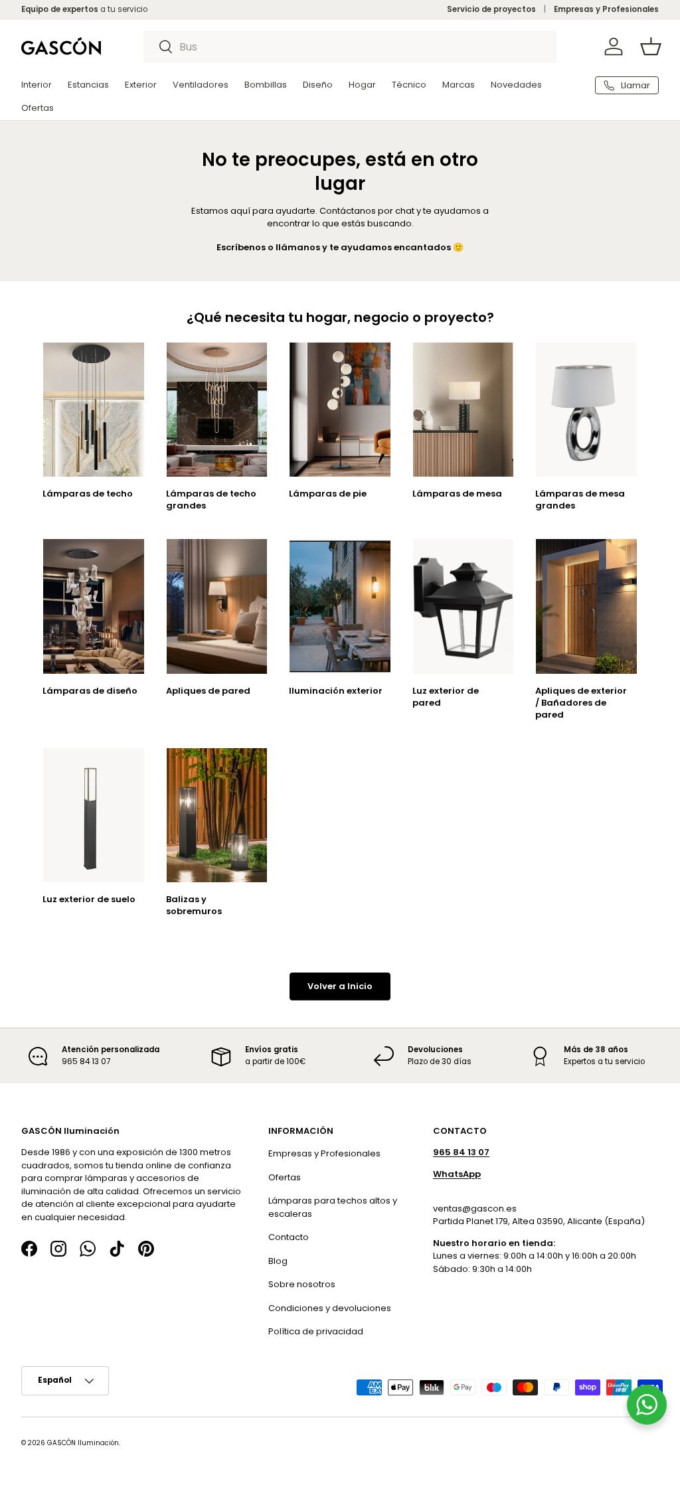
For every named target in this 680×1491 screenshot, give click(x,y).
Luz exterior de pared (445, 696)
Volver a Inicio (340, 986)
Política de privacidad (315, 1331)
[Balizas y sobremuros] (217, 815)
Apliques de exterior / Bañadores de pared (581, 702)
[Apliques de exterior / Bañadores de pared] (586, 606)
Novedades (516, 84)
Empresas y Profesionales (606, 9)
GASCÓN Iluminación (83, 1443)
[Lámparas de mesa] (463, 410)
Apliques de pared (208, 690)
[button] (650, 46)
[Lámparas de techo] (93, 410)
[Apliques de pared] (217, 606)
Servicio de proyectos (491, 9)
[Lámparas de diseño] (93, 606)
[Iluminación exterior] (340, 606)
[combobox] (350, 47)
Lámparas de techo (87, 493)
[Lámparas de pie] (340, 410)
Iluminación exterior (335, 690)
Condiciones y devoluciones (329, 1308)
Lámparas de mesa (457, 493)
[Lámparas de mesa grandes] (586, 410)
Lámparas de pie (328, 493)
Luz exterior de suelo (88, 899)
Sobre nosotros (301, 1284)
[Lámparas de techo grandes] (217, 410)
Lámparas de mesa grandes (580, 499)
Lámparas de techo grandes (211, 499)
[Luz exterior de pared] (463, 606)
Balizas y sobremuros (194, 905)
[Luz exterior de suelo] (93, 815)
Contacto (288, 1237)
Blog (278, 1261)
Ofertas (284, 1177)
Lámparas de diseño (89, 690)
